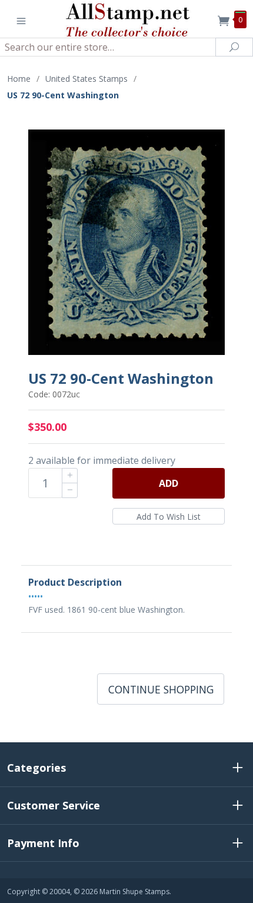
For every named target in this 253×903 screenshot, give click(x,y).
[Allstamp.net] (126, 18)
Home (19, 78)
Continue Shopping (161, 689)
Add (168, 483)
